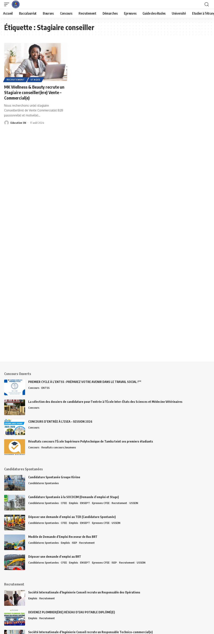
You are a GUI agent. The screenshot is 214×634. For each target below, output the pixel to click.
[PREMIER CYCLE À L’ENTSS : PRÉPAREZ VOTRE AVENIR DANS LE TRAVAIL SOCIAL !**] (14, 387)
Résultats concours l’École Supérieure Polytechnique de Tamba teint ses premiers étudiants (90, 441)
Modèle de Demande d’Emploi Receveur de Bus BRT (62, 536)
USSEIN (133, 503)
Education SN (18, 122)
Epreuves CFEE (101, 503)
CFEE (64, 503)
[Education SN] (15, 4)
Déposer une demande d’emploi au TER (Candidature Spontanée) (72, 517)
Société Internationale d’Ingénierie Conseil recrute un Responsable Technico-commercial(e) (90, 632)
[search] (207, 4)
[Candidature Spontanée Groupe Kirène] (14, 483)
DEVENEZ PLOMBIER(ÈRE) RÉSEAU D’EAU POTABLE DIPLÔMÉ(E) (71, 612)
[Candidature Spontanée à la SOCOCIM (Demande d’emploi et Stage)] (14, 502)
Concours (33, 387)
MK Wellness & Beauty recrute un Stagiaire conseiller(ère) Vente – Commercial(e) (34, 92)
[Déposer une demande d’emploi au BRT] (14, 562)
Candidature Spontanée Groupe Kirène (54, 477)
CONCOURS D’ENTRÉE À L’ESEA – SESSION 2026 (60, 421)
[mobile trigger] (7, 4)
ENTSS (45, 387)
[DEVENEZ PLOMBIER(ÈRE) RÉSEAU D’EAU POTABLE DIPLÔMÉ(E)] (14, 618)
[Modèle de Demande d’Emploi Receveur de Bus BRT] (14, 542)
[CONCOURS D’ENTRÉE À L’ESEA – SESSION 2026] (14, 427)
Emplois (73, 503)
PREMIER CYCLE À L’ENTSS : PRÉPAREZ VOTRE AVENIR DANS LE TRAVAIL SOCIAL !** (84, 382)
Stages (35, 79)
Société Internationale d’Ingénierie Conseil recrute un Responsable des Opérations (84, 592)
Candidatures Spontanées (43, 483)
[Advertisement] (107, 332)
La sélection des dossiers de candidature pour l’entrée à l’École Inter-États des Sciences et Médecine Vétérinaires (105, 401)
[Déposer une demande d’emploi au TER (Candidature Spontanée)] (14, 522)
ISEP (74, 542)
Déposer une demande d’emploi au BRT (54, 556)
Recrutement (16, 79)
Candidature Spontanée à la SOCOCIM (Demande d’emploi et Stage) (73, 497)
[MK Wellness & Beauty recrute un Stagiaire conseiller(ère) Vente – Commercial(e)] (35, 62)
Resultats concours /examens (58, 447)
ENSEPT (85, 503)
